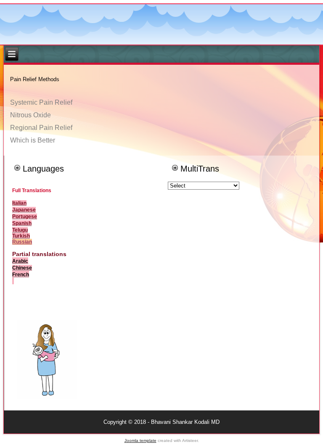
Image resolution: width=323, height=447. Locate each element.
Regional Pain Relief (41, 127)
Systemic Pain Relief (41, 102)
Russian (22, 242)
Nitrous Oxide (30, 115)
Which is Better (32, 140)
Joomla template (140, 440)
